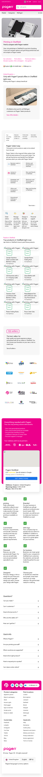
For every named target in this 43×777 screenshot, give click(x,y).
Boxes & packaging (9, 697)
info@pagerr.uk (33, 685)
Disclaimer (26, 725)
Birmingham (27, 697)
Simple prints (7, 710)
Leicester (25, 710)
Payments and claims (29, 730)
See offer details (12, 115)
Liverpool (25, 700)
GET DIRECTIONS (21, 478)
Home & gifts (7, 702)
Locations (35, 2)
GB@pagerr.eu (27, 66)
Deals (5, 700)
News (5, 741)
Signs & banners (8, 708)
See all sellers (11, 348)
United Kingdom (8, 74)
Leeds (24, 716)
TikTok (6, 736)
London (25, 695)
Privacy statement (28, 736)
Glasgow (25, 708)
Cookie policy (26, 728)
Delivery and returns (29, 733)
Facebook (6, 723)
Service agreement (28, 738)
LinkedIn (6, 725)
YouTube (6, 730)
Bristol (25, 705)
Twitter (6, 733)
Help (24, 723)
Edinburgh (26, 713)
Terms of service (27, 741)
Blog (5, 738)
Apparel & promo (8, 695)
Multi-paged (7, 705)
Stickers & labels (8, 713)
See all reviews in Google (23, 472)
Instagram (7, 728)
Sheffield (25, 702)
